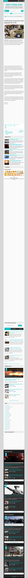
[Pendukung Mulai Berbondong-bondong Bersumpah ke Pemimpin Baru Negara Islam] (6, 476)
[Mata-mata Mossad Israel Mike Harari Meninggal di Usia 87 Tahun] (6, 502)
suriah (6, 408)
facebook (20, 1)
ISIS (6, 405)
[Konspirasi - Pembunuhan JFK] (7, 396)
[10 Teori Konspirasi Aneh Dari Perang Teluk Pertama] (7, 391)
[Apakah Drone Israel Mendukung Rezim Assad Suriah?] (7, 386)
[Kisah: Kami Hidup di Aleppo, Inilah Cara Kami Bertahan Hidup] (14, 551)
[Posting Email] (5, 127)
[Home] (5, 16)
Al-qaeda (7, 416)
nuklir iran (7, 426)
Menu (7, 10)
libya (6, 418)
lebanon (7, 422)
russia (6, 421)
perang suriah (8, 406)
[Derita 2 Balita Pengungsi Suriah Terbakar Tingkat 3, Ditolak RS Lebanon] (6, 564)
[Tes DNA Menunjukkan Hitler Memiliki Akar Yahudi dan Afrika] (14, 489)
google (22, 1)
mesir (6, 417)
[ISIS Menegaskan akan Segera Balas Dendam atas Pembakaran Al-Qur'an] (14, 458)
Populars (7, 328)
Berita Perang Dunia (14, 4)
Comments (14, 328)
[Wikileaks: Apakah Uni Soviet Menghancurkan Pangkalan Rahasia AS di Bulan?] (14, 373)
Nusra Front (7, 420)
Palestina (7, 413)
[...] (17, 148)
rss (23, 1)
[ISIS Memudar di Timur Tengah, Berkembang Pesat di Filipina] (6, 533)
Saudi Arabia (7, 414)
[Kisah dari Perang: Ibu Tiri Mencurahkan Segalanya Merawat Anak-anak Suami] (6, 569)
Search (22, 11)
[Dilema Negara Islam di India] (14, 521)
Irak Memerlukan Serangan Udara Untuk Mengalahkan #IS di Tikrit (14, 22)
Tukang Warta (17, 124)
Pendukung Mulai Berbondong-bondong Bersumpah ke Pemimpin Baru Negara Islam (16, 475)
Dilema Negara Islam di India (9, 527)
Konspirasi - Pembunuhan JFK (14, 394)
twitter (18, 1)
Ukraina (7, 424)
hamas (7, 428)
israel (6, 412)
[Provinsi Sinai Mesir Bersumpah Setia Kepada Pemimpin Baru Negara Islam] (6, 471)
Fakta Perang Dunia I (12, 506)
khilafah (7, 409)
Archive (20, 328)
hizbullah (7, 425)
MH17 (6, 429)
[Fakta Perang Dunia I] (6, 508)
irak (6, 410)
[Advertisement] (15, 54)
